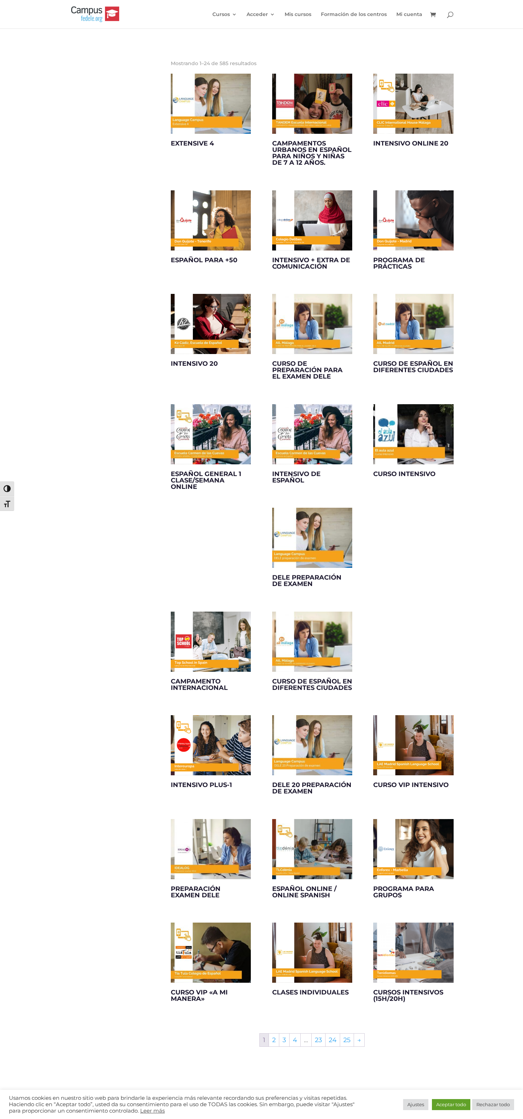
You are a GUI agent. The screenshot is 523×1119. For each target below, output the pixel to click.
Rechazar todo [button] (493, 1104)
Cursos (221, 14)
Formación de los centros (354, 14)
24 (333, 1040)
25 (346, 1040)
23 (318, 1040)
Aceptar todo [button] (451, 1104)
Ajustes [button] (415, 1104)
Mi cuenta (409, 14)
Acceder (257, 14)
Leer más (152, 1111)
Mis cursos (298, 14)
